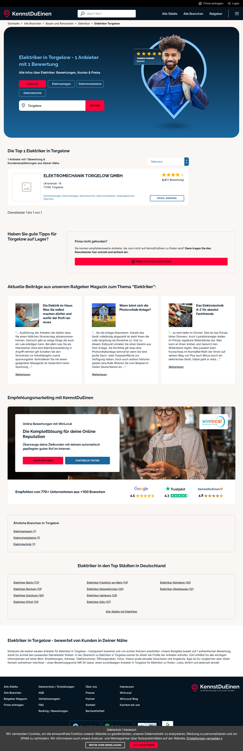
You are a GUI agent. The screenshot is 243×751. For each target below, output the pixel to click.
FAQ (41, 704)
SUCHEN (95, 105)
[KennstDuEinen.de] (27, 13)
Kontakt (90, 704)
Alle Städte (169, 14)
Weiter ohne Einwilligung (105, 745)
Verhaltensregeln (49, 698)
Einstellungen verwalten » (204, 738)
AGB (41, 692)
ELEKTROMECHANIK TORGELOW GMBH (83, 175)
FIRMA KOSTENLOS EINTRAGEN (153, 261)
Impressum (127, 686)
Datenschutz (46, 686)
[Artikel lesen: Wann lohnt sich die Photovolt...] (104, 315)
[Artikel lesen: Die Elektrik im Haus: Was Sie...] (27, 315)
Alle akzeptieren (144, 745)
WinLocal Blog (129, 698)
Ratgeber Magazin (15, 698)
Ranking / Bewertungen (53, 710)
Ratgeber (215, 14)
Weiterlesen (22, 374)
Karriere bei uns (130, 704)
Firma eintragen (14, 704)
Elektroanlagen (24, 531)
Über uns (91, 686)
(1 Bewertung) (175, 179)
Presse (90, 692)
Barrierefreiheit (95, 710)
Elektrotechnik (24, 544)
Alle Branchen (193, 14)
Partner (90, 698)
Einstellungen (65, 686)
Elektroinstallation (26, 537)
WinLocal (126, 692)
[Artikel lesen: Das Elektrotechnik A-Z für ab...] (180, 315)
